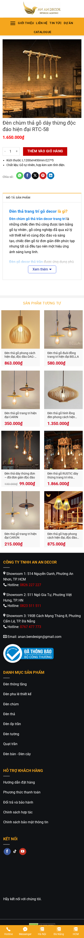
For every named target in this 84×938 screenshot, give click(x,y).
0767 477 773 (30, 627)
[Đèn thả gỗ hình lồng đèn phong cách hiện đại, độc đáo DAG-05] (63, 390)
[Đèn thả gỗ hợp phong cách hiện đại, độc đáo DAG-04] (63, 510)
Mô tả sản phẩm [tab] (18, 197)
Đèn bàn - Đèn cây (17, 754)
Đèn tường (11, 734)
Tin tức (56, 23)
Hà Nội (42, 934)
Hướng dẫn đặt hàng (19, 782)
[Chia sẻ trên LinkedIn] (50, 175)
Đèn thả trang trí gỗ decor (33, 211)
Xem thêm (40, 269)
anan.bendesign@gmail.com (39, 637)
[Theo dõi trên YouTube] (22, 851)
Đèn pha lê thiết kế (17, 694)
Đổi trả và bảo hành (18, 802)
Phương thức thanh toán (21, 792)
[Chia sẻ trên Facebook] (27, 175)
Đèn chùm (11, 704)
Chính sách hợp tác (18, 812)
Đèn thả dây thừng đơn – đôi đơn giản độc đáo (20, 475)
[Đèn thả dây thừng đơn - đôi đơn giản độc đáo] (20, 450)
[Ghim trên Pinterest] (43, 175)
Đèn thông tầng (15, 684)
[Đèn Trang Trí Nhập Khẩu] (42, 9)
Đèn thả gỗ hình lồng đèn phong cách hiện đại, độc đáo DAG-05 (61, 415)
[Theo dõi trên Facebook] (7, 851)
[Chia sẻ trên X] (35, 175)
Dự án (68, 23)
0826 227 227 (30, 585)
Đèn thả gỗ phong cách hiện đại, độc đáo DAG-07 (20, 355)
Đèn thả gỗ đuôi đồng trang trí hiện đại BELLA (63, 355)
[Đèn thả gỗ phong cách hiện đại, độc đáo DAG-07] (20, 329)
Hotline (8, 934)
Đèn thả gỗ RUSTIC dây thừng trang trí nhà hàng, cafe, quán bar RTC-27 (62, 475)
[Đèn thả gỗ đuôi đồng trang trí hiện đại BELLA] (63, 329)
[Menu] (13, 23)
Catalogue (42, 32)
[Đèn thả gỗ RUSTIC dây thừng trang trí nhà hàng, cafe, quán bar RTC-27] (63, 450)
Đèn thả (9, 714)
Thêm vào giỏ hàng (45, 151)
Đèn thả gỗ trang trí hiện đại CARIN (21, 415)
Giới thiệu (26, 23)
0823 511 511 (30, 606)
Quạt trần (10, 744)
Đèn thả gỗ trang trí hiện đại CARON (21, 535)
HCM (76, 934)
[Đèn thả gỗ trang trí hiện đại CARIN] (20, 390)
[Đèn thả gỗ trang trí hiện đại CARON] (20, 510)
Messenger (25, 934)
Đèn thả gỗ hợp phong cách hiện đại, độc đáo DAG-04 (62, 536)
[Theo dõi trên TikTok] (15, 851)
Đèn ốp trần (12, 724)
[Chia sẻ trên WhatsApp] (19, 175)
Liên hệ (41, 23)
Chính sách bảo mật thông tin (25, 822)
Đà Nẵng (59, 934)
